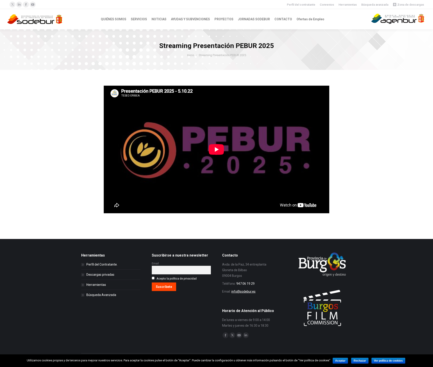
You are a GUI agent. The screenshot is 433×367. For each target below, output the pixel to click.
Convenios (327, 4)
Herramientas (348, 4)
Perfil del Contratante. (101, 264)
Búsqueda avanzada (374, 4)
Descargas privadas (100, 274)
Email (155, 263)
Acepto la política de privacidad (177, 278)
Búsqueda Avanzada (101, 295)
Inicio (190, 55)
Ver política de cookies (388, 360)
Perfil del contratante (301, 4)
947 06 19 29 (245, 283)
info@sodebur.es (243, 291)
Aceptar (340, 360)
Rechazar (360, 360)
